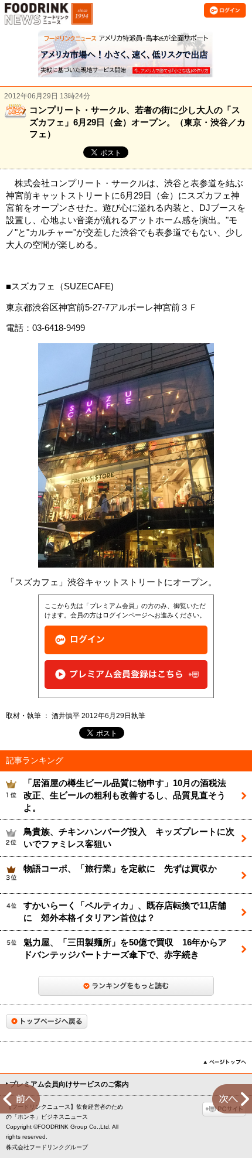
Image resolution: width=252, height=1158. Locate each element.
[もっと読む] (126, 986)
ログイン (126, 640)
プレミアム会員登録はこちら (126, 674)
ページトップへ (224, 1062)
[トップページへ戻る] (46, 1021)
